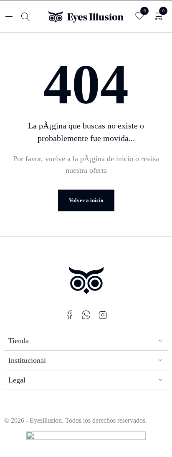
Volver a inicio (86, 200)
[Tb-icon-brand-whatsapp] (86, 315)
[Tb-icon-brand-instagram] (102, 315)
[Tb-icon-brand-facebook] (69, 315)
